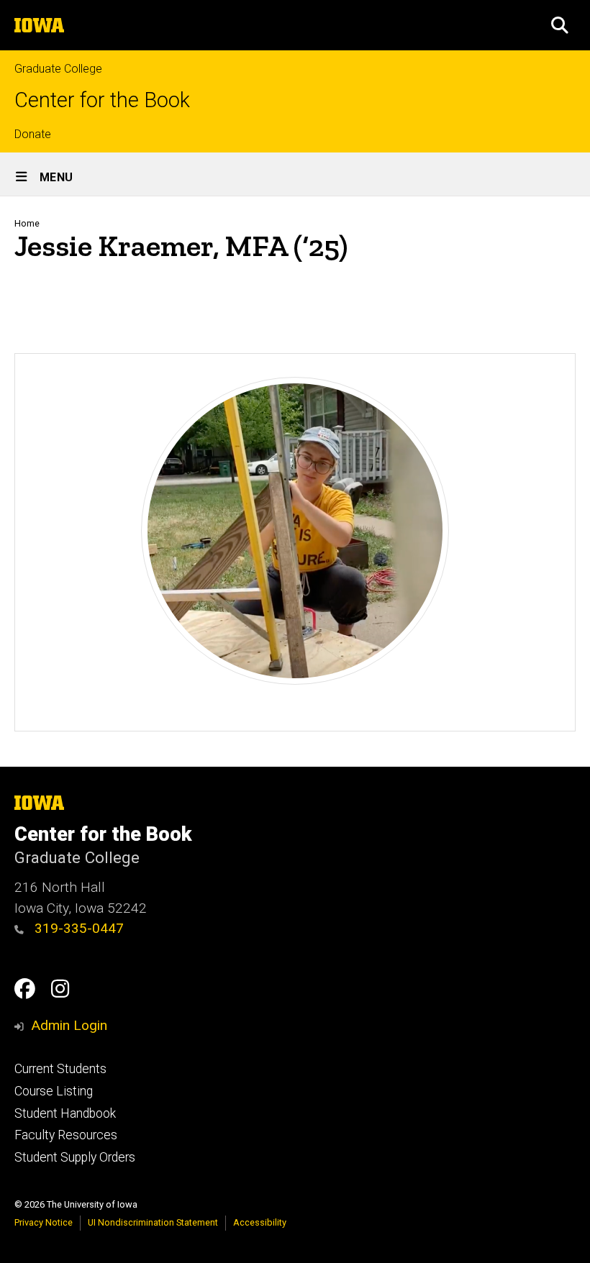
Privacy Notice (43, 1222)
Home (27, 223)
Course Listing (53, 1091)
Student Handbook (65, 1113)
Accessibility (259, 1222)
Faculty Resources (65, 1135)
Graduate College (58, 69)
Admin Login (69, 1025)
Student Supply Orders (74, 1157)
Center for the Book (102, 100)
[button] (560, 25)
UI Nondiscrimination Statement (153, 1222)
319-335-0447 (77, 928)
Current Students (60, 1069)
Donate (32, 134)
